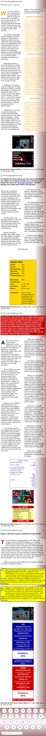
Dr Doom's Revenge (25, 183)
